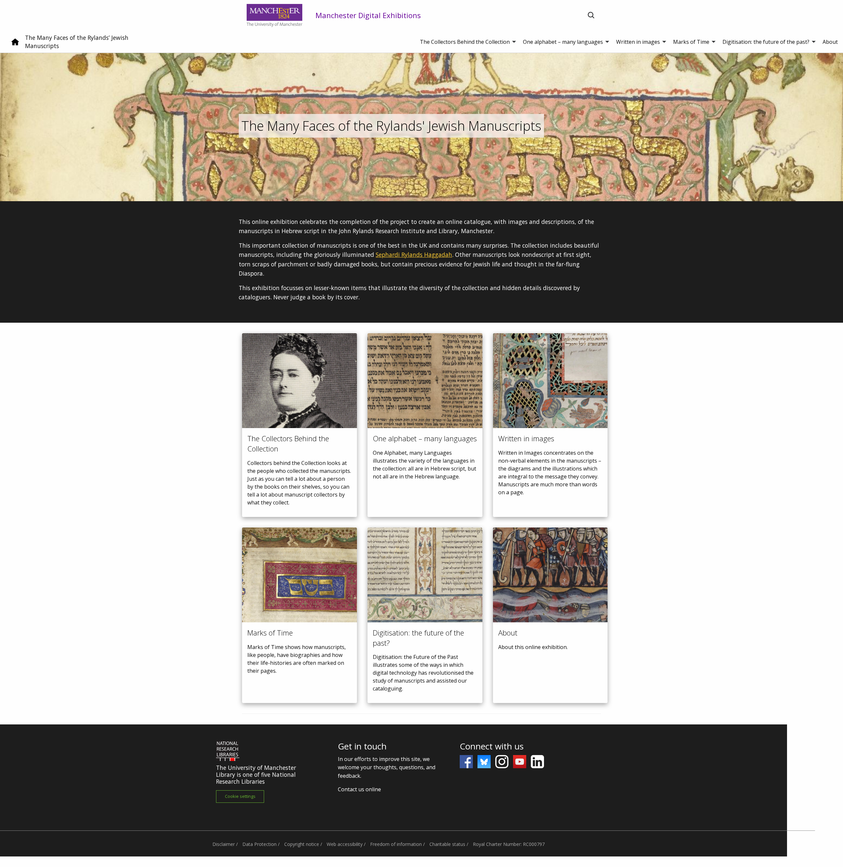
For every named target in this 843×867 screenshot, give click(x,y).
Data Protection (259, 844)
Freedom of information (396, 844)
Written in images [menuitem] (638, 41)
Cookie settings (240, 796)
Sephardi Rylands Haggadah (414, 254)
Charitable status (447, 844)
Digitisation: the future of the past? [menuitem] (765, 41)
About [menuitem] (830, 41)
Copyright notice (301, 844)
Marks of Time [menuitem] (691, 41)
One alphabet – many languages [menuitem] (563, 41)
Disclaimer (223, 844)
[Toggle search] (591, 15)
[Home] (15, 44)
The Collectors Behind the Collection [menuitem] (465, 41)
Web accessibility (345, 844)
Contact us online (359, 789)
